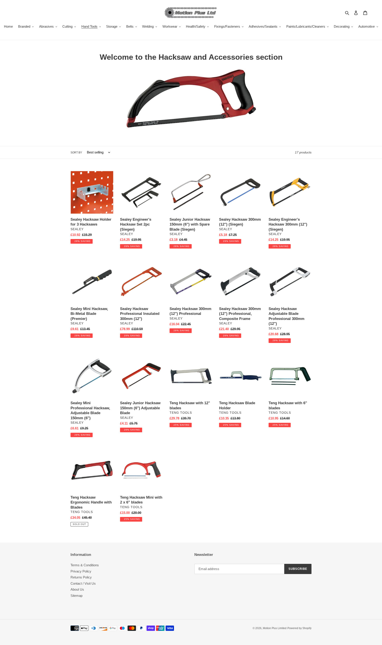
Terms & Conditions (85, 565)
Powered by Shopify (299, 628)
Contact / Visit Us (83, 583)
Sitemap (76, 595)
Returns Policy (81, 577)
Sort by (76, 152)
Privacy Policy (81, 571)
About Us (77, 589)
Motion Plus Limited (274, 628)
